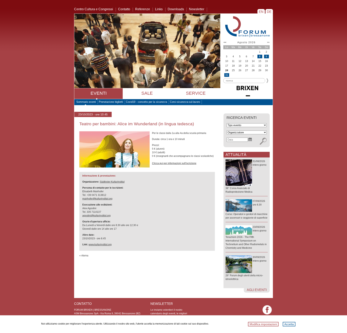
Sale (147, 93)
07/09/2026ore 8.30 (246, 209)
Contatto (124, 9)
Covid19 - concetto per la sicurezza (146, 101)
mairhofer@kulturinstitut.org (97, 198)
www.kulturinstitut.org (100, 244)
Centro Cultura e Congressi (93, 9)
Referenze (142, 9)
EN (261, 11)
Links (159, 9)
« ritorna (83, 255)
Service (196, 93)
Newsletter (196, 9)
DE (269, 11)
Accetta (289, 324)
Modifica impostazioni (263, 324)
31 (226, 75)
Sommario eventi (86, 101)
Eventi (99, 93)
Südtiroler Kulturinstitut (112, 181)
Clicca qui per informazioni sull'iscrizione (174, 163)
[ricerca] (263, 141)
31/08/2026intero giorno (246, 176)
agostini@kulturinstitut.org (96, 215)
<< (225, 42)
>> (268, 42)
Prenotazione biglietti (111, 101)
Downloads (176, 9)
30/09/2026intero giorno (246, 268)
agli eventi (257, 290)
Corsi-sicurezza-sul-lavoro (185, 101)
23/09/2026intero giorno (246, 237)
